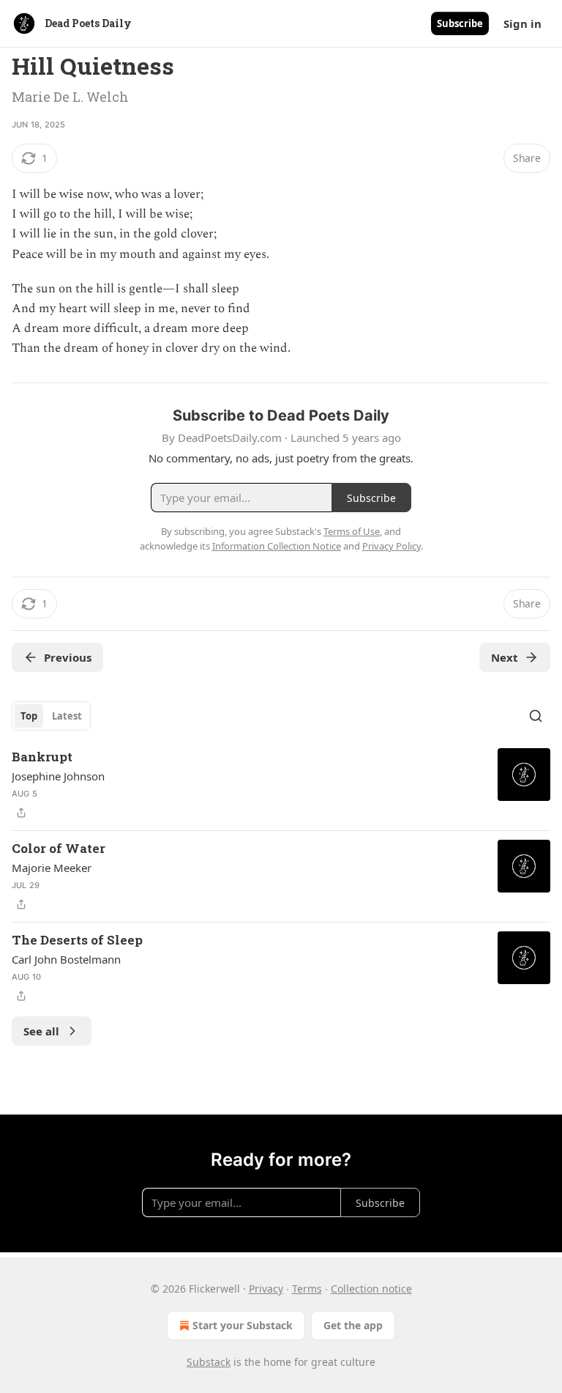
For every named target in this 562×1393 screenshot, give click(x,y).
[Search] (535, 716)
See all (41, 1031)
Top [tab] (28, 716)
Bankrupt (42, 756)
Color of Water (58, 848)
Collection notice (371, 1289)
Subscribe (460, 23)
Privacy (266, 1289)
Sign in (522, 23)
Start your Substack (242, 1325)
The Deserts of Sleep (77, 939)
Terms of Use (351, 531)
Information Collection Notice (276, 546)
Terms (307, 1289)
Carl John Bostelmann (66, 959)
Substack (209, 1362)
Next (504, 657)
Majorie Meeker (51, 867)
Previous (67, 657)
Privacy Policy (391, 546)
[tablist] (51, 716)
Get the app (353, 1325)
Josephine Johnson (58, 776)
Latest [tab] (67, 716)
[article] (281, 784)
